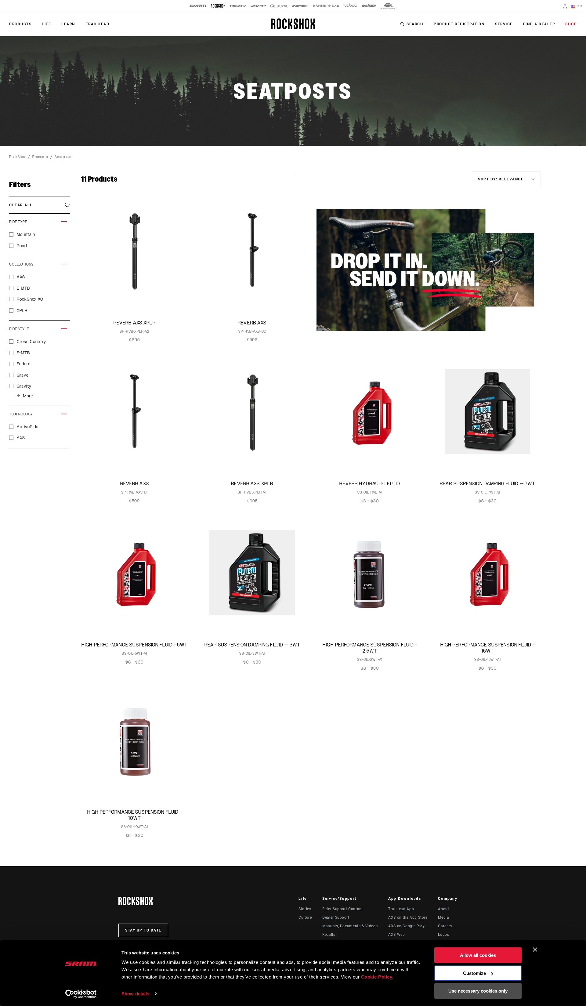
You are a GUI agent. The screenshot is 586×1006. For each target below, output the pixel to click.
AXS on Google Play (406, 926)
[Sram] (198, 6)
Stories (304, 909)
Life (46, 24)
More (28, 395)
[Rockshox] (218, 6)
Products (20, 24)
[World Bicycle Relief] (388, 6)
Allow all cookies (478, 955)
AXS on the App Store (408, 917)
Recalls (328, 934)
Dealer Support (335, 917)
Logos (443, 934)
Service (504, 24)
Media (443, 917)
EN (579, 6)
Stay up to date (143, 930)
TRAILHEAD (98, 24)
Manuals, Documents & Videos (350, 926)
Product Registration (459, 24)
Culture (305, 917)
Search (415, 24)
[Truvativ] (238, 6)
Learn (68, 24)
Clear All (21, 205)
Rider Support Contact (342, 909)
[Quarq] (279, 6)
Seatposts (64, 156)
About (443, 909)
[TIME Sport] (300, 6)
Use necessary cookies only (478, 990)
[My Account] (564, 7)
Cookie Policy (376, 976)
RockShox (17, 156)
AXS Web (396, 934)
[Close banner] (535, 949)
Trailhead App (401, 909)
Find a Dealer (539, 24)
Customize (474, 973)
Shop (571, 24)
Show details (135, 993)
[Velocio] (350, 6)
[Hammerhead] (326, 6)
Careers (445, 926)
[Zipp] (258, 6)
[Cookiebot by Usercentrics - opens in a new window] (81, 994)
